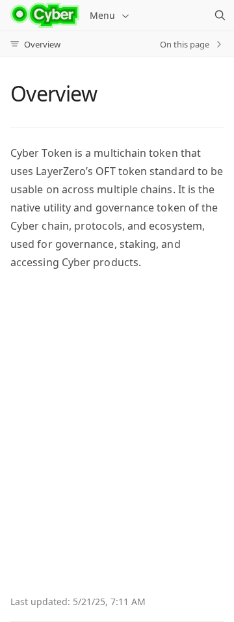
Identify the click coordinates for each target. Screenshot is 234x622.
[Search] (220, 16)
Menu (102, 15)
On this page (184, 44)
